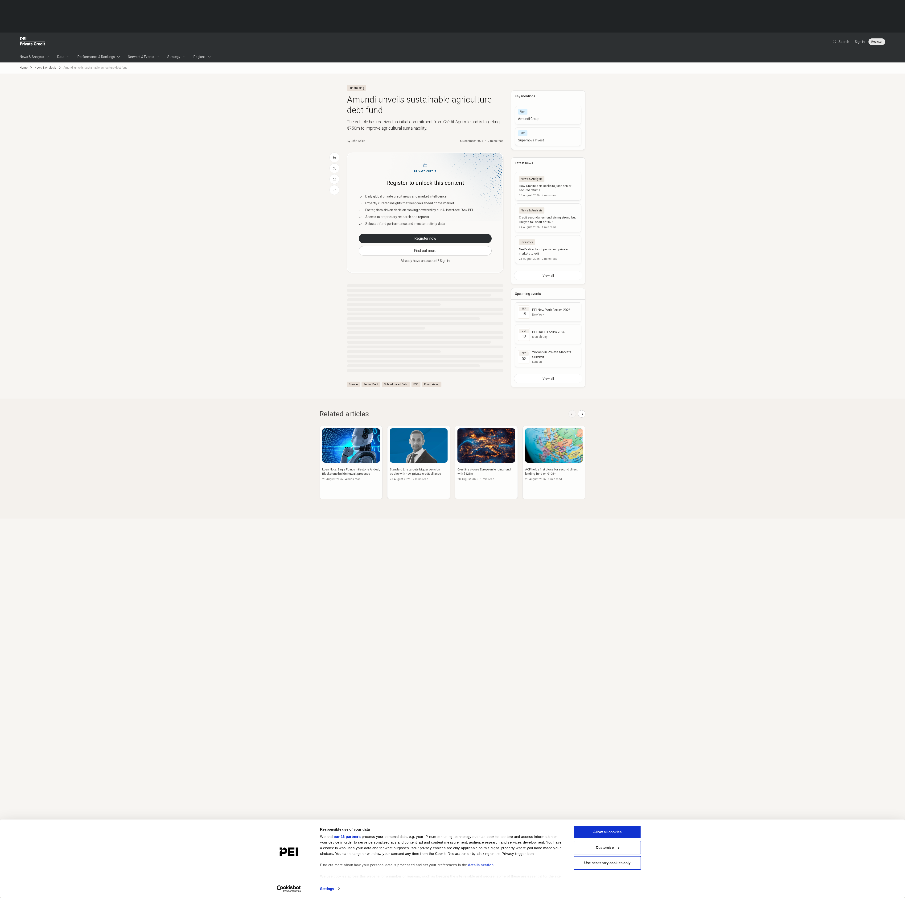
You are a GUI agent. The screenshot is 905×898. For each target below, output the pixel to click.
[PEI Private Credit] (32, 41)
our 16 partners (347, 837)
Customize (605, 847)
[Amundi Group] (548, 115)
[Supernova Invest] (548, 137)
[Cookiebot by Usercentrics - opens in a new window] (288, 888)
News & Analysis (32, 57)
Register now (425, 238)
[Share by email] (334, 179)
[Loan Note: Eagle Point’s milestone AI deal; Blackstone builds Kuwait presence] (351, 462)
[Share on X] (334, 168)
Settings (327, 889)
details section (481, 865)
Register (876, 41)
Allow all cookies (607, 832)
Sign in (860, 42)
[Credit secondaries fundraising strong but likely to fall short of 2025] (548, 218)
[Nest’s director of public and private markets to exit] (548, 249)
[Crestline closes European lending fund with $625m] (486, 462)
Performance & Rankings (96, 57)
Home (24, 67)
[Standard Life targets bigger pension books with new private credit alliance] (418, 462)
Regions (199, 57)
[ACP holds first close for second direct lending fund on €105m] (554, 462)
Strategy (173, 57)
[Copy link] (334, 190)
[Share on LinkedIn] (334, 157)
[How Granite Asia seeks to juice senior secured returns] (548, 186)
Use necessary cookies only (607, 863)
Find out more (425, 250)
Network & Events (141, 57)
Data (60, 57)
